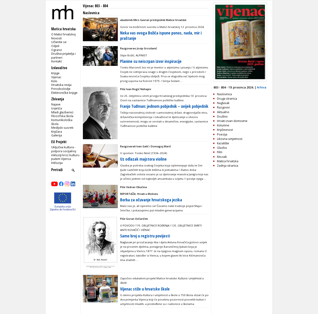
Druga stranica (227, 98)
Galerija (56, 135)
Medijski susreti (62, 127)
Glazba (222, 147)
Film (219, 152)
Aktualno (223, 112)
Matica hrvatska (227, 161)
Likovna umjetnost (229, 139)
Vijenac (56, 77)
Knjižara (56, 131)
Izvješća (56, 108)
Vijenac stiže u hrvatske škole (145, 289)
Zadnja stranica (227, 165)
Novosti (56, 38)
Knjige (55, 73)
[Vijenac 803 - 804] (240, 80)
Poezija (222, 134)
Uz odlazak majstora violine (143, 159)
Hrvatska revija (61, 85)
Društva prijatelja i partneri (63, 55)
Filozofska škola (62, 116)
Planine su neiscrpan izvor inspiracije (151, 61)
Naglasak (223, 103)
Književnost (225, 130)
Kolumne (223, 125)
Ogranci (56, 50)
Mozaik (222, 157)
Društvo (222, 116)
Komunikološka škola (61, 122)
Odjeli (55, 46)
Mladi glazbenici (62, 112)
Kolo (54, 81)
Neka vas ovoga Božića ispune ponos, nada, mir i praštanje (161, 35)
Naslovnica (224, 94)
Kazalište (223, 143)
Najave (56, 104)
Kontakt (56, 61)
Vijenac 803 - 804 (95, 5)
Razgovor (223, 107)
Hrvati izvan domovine (232, 121)
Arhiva (261, 87)
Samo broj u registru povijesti (145, 236)
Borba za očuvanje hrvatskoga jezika (151, 200)
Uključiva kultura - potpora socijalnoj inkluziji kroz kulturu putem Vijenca (65, 153)
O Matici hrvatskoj (63, 34)
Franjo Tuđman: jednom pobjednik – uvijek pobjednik (164, 106)
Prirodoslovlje (61, 89)
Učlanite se (59, 42)
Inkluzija (57, 163)
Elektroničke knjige (64, 93)
